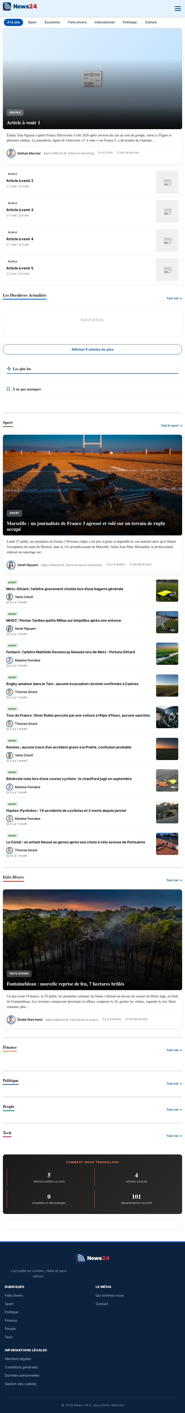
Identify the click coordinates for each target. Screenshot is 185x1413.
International (105, 22)
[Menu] (177, 7)
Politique (130, 22)
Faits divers (77, 22)
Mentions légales (18, 1359)
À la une (13, 22)
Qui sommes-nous (110, 1295)
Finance (11, 1320)
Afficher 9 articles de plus (93, 349)
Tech (9, 1337)
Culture (151, 22)
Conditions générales (21, 1367)
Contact (102, 1304)
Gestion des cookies (20, 1384)
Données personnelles (22, 1375)
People (10, 1328)
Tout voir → (174, 298)
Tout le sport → (171, 425)
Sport (32, 22)
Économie (52, 22)
